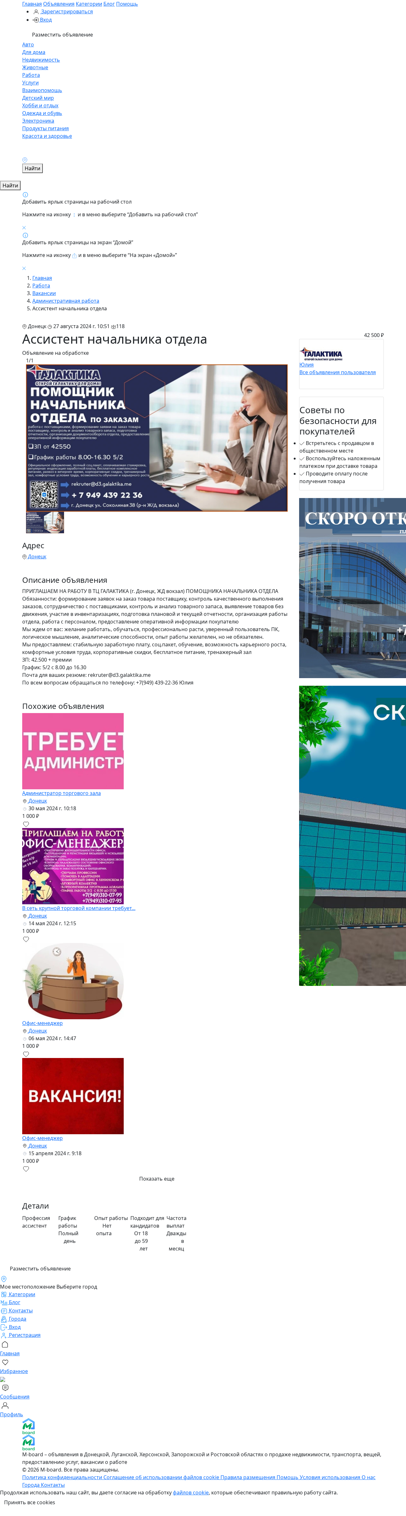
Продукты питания (45, 128)
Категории (89, 3)
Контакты (53, 1484)
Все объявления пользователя (337, 372)
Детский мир (38, 97)
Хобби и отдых (40, 105)
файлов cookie (191, 1492)
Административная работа (65, 300)
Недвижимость (41, 59)
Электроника (38, 120)
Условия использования (331, 1477)
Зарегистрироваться (66, 11)
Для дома (33, 52)
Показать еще (156, 1178)
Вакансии (44, 293)
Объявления (59, 3)
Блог (109, 3)
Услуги (30, 82)
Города (31, 1484)
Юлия (306, 364)
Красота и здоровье (47, 135)
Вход (45, 19)
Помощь (127, 3)
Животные (35, 67)
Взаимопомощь (42, 90)
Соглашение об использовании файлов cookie (161, 1477)
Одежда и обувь (42, 113)
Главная (32, 3)
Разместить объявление (62, 34)
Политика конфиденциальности (62, 1477)
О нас (369, 1477)
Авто (28, 44)
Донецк (36, 556)
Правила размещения (248, 1477)
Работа (31, 74)
